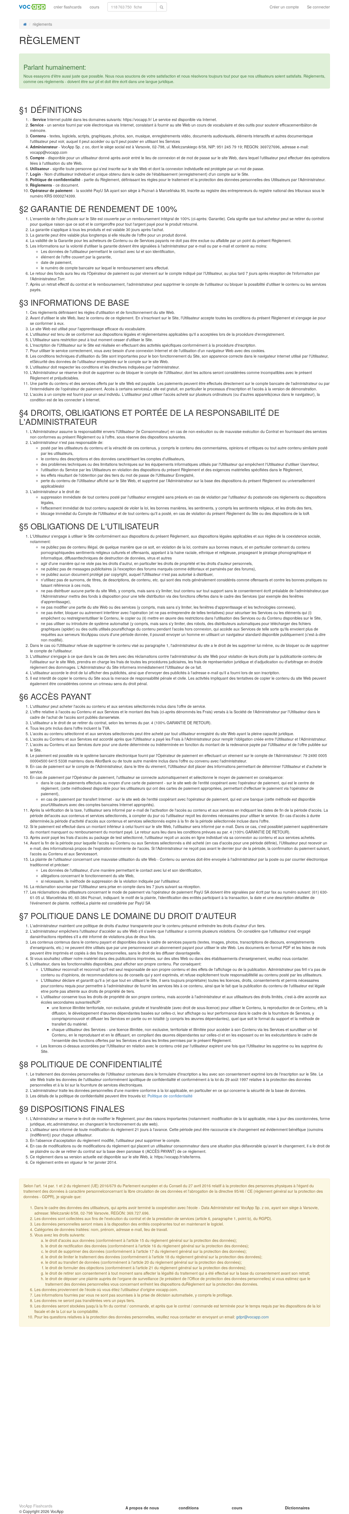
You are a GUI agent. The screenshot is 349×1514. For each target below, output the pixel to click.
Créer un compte (284, 7)
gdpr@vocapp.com (252, 1316)
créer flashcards (68, 7)
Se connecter (318, 7)
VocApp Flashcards (35, 1506)
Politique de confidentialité (170, 1095)
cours (94, 7)
